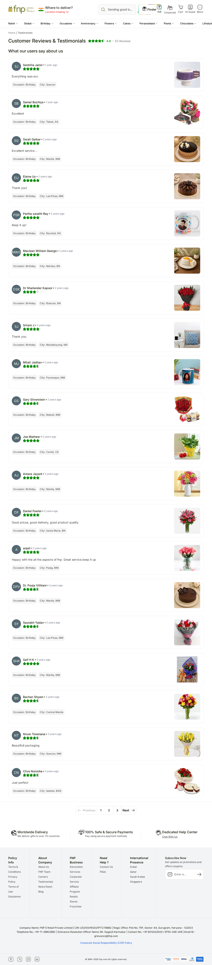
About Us (43, 866)
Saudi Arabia (137, 876)
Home (12, 33)
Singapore (136, 881)
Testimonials (45, 881)
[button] (13, 23)
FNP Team (44, 871)
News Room (45, 886)
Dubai (133, 866)
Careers (43, 876)
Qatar (133, 871)
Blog (40, 891)
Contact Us (106, 866)
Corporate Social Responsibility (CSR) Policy (106, 942)
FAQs (103, 871)
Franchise (75, 906)
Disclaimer (14, 896)
